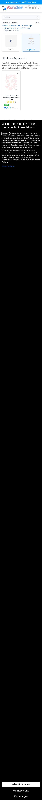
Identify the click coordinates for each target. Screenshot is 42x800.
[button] (17, 73)
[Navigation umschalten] (3, 7)
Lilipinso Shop (9, 28)
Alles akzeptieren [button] (21, 784)
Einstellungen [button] (21, 796)
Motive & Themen (23, 28)
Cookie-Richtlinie (8, 166)
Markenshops (27, 26)
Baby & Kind (15, 26)
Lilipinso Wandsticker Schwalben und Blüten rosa (11, 97)
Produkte (5, 26)
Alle (37, 23)
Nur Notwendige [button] (21, 790)
